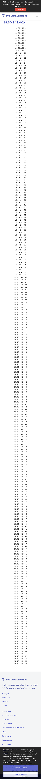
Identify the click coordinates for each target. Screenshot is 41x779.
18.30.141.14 (20, 63)
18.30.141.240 (20, 626)
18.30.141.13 (20, 60)
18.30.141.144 (20, 387)
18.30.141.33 (20, 110)
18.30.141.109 (20, 300)
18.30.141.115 (20, 315)
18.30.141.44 (20, 138)
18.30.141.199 (20, 524)
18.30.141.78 (20, 222)
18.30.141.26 (20, 93)
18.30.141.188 (20, 497)
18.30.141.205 (20, 539)
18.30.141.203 (20, 534)
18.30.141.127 (20, 344)
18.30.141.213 (20, 559)
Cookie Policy (15, 763)
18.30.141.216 (20, 566)
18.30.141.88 (20, 247)
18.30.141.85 (20, 240)
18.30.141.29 (20, 100)
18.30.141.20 (20, 78)
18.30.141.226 (20, 591)
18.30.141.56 (20, 168)
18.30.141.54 (20, 163)
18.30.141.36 (20, 118)
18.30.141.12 (20, 58)
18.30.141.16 (20, 68)
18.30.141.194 (20, 511)
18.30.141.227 (20, 594)
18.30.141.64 (20, 187)
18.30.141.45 (20, 140)
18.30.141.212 (20, 556)
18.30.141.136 (20, 367)
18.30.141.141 (20, 379)
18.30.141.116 (20, 317)
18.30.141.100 (20, 277)
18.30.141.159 (20, 424)
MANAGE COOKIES (20, 774)
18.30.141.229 (20, 599)
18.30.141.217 (20, 569)
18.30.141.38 (20, 123)
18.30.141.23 (20, 85)
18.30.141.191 (20, 504)
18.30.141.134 (20, 362)
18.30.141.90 (20, 252)
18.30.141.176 (20, 467)
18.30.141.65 (20, 190)
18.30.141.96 (20, 267)
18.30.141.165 (20, 439)
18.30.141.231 (20, 604)
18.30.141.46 (20, 143)
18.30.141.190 (20, 502)
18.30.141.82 (20, 232)
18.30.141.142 (20, 382)
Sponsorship (7, 740)
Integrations (7, 723)
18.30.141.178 (20, 472)
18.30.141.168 (20, 447)
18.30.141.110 (20, 302)
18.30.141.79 (20, 225)
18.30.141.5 (20, 40)
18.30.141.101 (20, 280)
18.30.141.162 (20, 432)
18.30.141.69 (20, 200)
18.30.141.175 (20, 464)
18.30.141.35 (20, 115)
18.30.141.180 (20, 477)
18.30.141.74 (20, 212)
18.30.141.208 (20, 546)
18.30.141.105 (20, 290)
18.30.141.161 (20, 429)
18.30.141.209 (20, 549)
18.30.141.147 (20, 394)
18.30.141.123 (20, 335)
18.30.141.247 (20, 644)
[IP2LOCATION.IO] (14, 15)
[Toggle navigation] (37, 16)
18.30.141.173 (20, 459)
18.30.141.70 (20, 202)
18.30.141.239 (20, 624)
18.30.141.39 (20, 125)
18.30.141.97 (20, 270)
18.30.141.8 (20, 48)
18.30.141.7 (20, 45)
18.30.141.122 (20, 332)
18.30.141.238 (20, 621)
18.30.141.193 (20, 509)
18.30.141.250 (20, 651)
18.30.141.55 (20, 165)
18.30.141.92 (20, 257)
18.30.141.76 (20, 217)
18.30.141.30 (20, 103)
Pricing (5, 701)
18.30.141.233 (20, 609)
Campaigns (6, 736)
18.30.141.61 (20, 180)
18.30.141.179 (20, 474)
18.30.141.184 (20, 487)
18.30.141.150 (20, 402)
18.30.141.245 (20, 639)
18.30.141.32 (20, 108)
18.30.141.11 (20, 55)
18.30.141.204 (20, 536)
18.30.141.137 (20, 369)
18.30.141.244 (20, 636)
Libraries (5, 719)
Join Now (21, 9)
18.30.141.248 (20, 646)
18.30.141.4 (20, 38)
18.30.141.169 (20, 449)
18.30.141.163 (20, 434)
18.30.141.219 (20, 574)
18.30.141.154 (20, 412)
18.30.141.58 (20, 173)
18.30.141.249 (20, 649)
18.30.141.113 (20, 310)
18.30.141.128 (20, 347)
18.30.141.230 (20, 601)
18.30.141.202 (20, 531)
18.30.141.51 (20, 155)
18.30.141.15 (20, 65)
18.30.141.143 (20, 384)
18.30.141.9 (20, 50)
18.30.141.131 (20, 354)
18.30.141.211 (20, 554)
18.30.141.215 (20, 564)
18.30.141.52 (20, 158)
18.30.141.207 (20, 544)
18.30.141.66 (20, 192)
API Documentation (10, 715)
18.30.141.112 (20, 307)
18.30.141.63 (20, 185)
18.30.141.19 (20, 75)
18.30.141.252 (20, 656)
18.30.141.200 (20, 526)
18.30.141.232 (20, 606)
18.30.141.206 (20, 541)
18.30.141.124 (20, 337)
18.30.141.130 (20, 352)
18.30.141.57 (20, 170)
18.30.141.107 (20, 295)
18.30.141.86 (20, 242)
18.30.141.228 (20, 596)
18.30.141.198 (20, 521)
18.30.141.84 (20, 237)
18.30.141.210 (20, 551)
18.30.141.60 (20, 178)
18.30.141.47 (20, 145)
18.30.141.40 (20, 128)
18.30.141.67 (20, 195)
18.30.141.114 (20, 312)
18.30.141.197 (20, 519)
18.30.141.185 (20, 489)
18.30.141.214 (20, 561)
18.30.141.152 (20, 407)
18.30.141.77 (20, 220)
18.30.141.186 (20, 492)
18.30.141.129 (20, 349)
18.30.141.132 (20, 357)
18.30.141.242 (20, 631)
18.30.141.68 (20, 197)
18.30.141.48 (20, 148)
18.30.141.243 (20, 634)
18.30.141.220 (20, 576)
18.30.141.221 (20, 579)
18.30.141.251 (20, 654)
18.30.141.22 (20, 83)
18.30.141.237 (20, 619)
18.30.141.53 (20, 160)
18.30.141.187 (20, 494)
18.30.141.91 (20, 255)
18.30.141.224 (20, 586)
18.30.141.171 (20, 454)
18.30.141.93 (20, 260)
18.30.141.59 (20, 175)
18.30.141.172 (20, 457)
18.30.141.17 (20, 70)
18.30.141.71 (20, 205)
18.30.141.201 (20, 529)
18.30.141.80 (20, 227)
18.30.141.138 (20, 372)
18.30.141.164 (20, 437)
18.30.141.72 (20, 207)
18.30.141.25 (20, 90)
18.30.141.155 (20, 414)
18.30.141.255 (20, 663)
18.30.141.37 (20, 120)
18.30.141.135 (20, 364)
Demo (4, 706)
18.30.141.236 (20, 616)
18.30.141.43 (20, 135)
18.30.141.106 (20, 292)
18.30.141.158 (20, 422)
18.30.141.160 (20, 427)
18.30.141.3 (20, 35)
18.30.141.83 (20, 235)
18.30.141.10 (20, 53)
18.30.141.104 (20, 287)
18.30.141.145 (20, 389)
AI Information (8, 744)
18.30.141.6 (20, 43)
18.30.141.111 (20, 305)
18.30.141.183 (20, 484)
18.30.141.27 (20, 95)
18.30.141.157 (20, 419)
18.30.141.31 (20, 105)
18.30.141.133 (20, 359)
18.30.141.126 (20, 342)
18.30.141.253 (20, 659)
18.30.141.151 (20, 404)
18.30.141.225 (20, 589)
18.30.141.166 (20, 442)
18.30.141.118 (20, 322)
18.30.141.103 (20, 285)
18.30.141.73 (20, 210)
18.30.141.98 (20, 272)
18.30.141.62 (20, 183)
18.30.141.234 (20, 611)
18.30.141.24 (20, 88)
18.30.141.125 (20, 340)
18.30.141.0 (20, 28)
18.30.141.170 (20, 452)
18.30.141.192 (20, 506)
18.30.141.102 (20, 282)
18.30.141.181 (20, 479)
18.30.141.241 (20, 629)
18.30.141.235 (20, 614)
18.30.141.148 (20, 397)
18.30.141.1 (20, 30)
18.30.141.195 (20, 514)
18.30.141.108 (20, 297)
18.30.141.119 (20, 325)
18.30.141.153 (20, 409)
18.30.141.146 (20, 392)
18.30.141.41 (20, 130)
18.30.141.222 (20, 581)
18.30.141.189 (20, 499)
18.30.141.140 (20, 377)
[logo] (20, 679)
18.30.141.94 (20, 262)
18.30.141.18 (20, 73)
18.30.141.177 (20, 469)
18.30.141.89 (20, 250)
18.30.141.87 (20, 245)
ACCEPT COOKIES (20, 768)
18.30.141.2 (20, 33)
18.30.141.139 (20, 374)
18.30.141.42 (20, 133)
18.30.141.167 (20, 444)
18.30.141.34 (20, 113)
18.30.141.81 (20, 230)
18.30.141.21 (20, 80)
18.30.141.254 (20, 661)
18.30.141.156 (20, 417)
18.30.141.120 (20, 327)
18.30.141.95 (20, 265)
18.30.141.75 (20, 215)
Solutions (6, 697)
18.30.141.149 (20, 399)
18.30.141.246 (20, 641)
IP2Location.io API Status (13, 728)
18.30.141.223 (20, 584)
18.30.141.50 (20, 153)
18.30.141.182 (20, 482)
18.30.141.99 (20, 275)
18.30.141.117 (20, 320)
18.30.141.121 (20, 330)
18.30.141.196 (20, 516)
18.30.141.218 (20, 571)
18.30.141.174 (20, 462)
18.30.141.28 (20, 98)
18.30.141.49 (20, 150)
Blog (4, 732)
